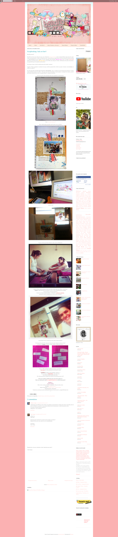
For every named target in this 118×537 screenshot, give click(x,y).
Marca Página (78, 201)
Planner (86, 241)
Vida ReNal (82, 45)
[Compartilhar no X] (33, 394)
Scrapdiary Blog (81, 427)
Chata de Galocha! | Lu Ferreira (84, 420)
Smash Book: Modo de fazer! (86, 317)
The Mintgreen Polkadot (82, 434)
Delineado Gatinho (81, 405)
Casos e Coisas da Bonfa (82, 431)
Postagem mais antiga (69, 480)
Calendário (89, 193)
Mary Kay (84, 201)
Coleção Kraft (82, 224)
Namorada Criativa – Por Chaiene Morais (82, 401)
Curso (80, 226)
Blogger (71, 534)
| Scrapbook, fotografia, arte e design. (83, 388)
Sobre (35, 45)
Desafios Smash (87, 227)
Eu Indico (83, 232)
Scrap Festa (81, 206)
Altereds (82, 192)
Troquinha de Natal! (85, 258)
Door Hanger (82, 197)
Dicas (86, 228)
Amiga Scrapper (86, 218)
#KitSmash (78, 191)
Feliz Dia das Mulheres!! (86, 310)
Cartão (77, 195)
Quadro (80, 204)
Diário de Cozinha (85, 196)
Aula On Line (47, 396)
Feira (86, 233)
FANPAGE (78, 145)
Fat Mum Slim (80, 366)
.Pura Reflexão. (84, 284)
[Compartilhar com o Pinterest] (35, 394)
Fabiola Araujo (33, 403)
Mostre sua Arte (79, 238)
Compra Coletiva (88, 224)
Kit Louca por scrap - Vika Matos (82, 491)
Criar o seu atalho (88, 184)
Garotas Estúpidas (81, 359)
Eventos (89, 232)
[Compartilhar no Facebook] (34, 394)
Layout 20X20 (79, 199)
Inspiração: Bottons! (85, 278)
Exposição (82, 233)
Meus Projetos (87, 237)
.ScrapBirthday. (84, 290)
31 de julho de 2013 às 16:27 (42, 403)
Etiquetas (85, 197)
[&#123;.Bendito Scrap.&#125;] (79, 182)
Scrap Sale (85, 244)
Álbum (77, 209)
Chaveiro (86, 195)
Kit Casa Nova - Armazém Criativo (82, 484)
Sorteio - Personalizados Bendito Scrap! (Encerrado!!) (86, 298)
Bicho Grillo (82, 222)
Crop (77, 226)
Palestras (79, 241)
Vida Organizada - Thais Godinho (82, 396)
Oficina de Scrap (80, 240)
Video (84, 251)
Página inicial (50, 480)
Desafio (89, 226)
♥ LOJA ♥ (42, 45)
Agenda (84, 191)
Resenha (77, 244)
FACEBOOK (78, 144)
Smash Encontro (84, 248)
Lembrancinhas (78, 200)
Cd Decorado (81, 195)
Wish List (89, 251)
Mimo (87, 201)
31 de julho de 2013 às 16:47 (40, 414)
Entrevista (78, 232)
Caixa (86, 193)
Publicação (89, 242)
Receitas (81, 205)
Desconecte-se (78, 228)
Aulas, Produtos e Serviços (53, 45)
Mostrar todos (89, 444)
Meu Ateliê (86, 236)
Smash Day (78, 248)
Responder (32, 410)
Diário (81, 196)
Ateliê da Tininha (52, 57)
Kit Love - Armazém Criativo (81, 489)
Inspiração (78, 235)
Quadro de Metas (85, 204)
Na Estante (84, 238)
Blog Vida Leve (81, 408)
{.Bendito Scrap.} (52, 386)
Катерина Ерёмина (51, 122)
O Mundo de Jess (81, 424)
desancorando (80, 438)
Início (30, 45)
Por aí (77, 242)
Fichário (89, 197)
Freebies (89, 233)
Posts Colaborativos (83, 242)
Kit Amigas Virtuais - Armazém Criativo (82, 486)
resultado (82, 253)
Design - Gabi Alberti (80, 480)
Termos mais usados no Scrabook (85, 250)
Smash (89, 206)
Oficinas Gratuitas (88, 240)
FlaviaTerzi (80, 362)
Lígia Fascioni (80, 348)
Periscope (86, 202)
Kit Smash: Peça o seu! (81, 83)
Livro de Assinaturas (86, 200)
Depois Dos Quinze (81, 373)
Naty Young (33, 414)
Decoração (84, 226)
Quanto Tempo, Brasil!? (86, 265)
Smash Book (52, 396)
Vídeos (86, 251)
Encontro (81, 231)
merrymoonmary (61, 534)
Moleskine (80, 202)
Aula (77, 220)
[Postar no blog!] (32, 394)
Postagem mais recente (32, 480)
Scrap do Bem (74, 45)
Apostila (81, 219)
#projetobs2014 (79, 215)
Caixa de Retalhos (82, 223)
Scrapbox (85, 206)
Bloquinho (88, 192)
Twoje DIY (80, 376)
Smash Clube (88, 247)
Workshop (89, 208)
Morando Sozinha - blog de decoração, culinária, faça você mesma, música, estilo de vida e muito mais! (83, 354)
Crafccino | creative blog (82, 441)
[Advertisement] (50, 465)
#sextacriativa (88, 216)
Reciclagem (85, 205)
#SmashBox (88, 214)
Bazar (86, 220)
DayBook (77, 196)
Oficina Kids (88, 238)
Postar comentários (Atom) (52, 484)
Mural (84, 202)
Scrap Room (81, 244)
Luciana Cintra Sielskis (80, 178)
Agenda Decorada (79, 218)
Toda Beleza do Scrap (79, 251)
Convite (89, 195)
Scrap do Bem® (83, 245)
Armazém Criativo (87, 219)
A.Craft (79, 380)
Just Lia (79, 412)
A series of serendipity (82, 392)
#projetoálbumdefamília (80, 217)
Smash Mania (65, 45)
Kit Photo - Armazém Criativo (81, 482)
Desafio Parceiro (79, 227)
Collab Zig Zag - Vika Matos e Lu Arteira (82, 493)
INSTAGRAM (78, 147)
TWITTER (78, 146)
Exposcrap (77, 233)
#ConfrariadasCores (79, 214)
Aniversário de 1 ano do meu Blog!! (86, 272)
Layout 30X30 (87, 199)
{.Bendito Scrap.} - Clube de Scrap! (54, 387)
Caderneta (78, 193)
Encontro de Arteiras (87, 231)
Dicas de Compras (83, 229)
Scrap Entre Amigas (81, 369)
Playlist (89, 241)
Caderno (82, 193)
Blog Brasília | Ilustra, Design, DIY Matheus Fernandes (83, 416)
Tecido (86, 208)
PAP (77, 241)
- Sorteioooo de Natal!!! (86, 303)
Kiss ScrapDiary (85, 235)
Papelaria (83, 241)
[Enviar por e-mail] (30, 394)
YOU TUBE (78, 149)
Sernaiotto (80, 384)
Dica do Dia (83, 228)
